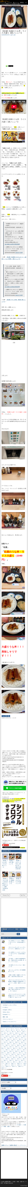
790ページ (23, 1055)
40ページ (18, 1030)
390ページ (17, 1042)
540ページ (3, 1048)
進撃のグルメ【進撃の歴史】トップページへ (13, 1145)
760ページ (6, 1055)
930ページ (3, 1062)
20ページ (7, 1030)
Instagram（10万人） (7, 1009)
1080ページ (20, 1066)
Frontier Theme (23, 1185)
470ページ (13, 1045)
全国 (14, 34)
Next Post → (24, 895)
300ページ (15, 1039)
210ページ (13, 1036)
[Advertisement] (14, 50)
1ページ (3, 1028)
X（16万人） (6, 1007)
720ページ (8, 1054)
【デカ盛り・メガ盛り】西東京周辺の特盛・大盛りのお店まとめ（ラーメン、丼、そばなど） (17, 989)
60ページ (3, 1031)
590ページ (8, 1049)
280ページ (3, 1039)
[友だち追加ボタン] (14, 791)
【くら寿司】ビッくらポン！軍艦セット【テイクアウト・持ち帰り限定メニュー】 (17, 942)
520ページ (17, 1046)
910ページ (17, 1060)
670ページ (3, 1052)
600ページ (13, 1049)
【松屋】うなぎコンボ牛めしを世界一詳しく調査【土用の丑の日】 (18, 864)
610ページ (19, 1049)
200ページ (8, 1036)
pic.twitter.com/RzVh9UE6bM (12, 244)
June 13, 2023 (18, 295)
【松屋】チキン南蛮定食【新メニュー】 (11, 881)
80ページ (14, 1031)
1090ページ (3, 1068)
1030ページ (13, 1065)
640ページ (11, 1051)
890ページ (6, 1060)
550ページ (9, 1048)
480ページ (19, 1045)
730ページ (13, 1054)
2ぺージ (7, 1028)
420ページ (9, 1043)
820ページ (15, 1057)
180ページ (21, 1034)
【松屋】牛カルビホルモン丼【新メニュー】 (18, 881)
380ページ (11, 1042)
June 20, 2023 (18, 252)
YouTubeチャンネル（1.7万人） (10, 1005)
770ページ (11, 1055)
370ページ (6, 1042)
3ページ (12, 1028)
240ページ (6, 1037)
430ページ (15, 1043)
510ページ (11, 1046)
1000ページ (19, 1063)
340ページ (13, 1040)
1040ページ (19, 1065)
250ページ (11, 1037)
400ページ (23, 1042)
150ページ (3, 1034)
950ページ (15, 1062)
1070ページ (14, 1066)
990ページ (13, 1063)
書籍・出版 (5, 1016)
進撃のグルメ (5, 1)
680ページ (9, 1052)
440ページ (21, 1043)
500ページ (6, 1046)
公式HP (8, 209)
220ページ (19, 1036)
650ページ (17, 1051)
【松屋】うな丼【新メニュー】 (11, 862)
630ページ (6, 1051)
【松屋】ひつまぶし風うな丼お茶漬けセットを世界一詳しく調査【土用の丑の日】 (5, 884)
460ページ (8, 1045)
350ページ (19, 1040)
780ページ (17, 1055)
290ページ (9, 1039)
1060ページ (8, 1066)
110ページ (6, 1033)
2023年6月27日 (6, 34)
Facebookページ (6, 1014)
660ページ (23, 1051)
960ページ (21, 1062)
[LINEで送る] (6, 66)
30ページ (13, 1030)
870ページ (19, 1059)
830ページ (21, 1057)
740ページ (19, 1054)
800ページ (3, 1057)
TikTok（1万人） (6, 1012)
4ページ (17, 1028)
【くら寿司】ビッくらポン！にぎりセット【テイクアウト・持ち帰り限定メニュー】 (17, 954)
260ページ (17, 1037)
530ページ (23, 1046)
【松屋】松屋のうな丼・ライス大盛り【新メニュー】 (14, 32)
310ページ (21, 1039)
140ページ (23, 1033)
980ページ (8, 1063)
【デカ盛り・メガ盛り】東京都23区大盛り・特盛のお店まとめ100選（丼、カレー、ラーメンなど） (17, 960)
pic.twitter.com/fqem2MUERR (12, 286)
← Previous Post (5, 895)
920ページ (23, 1060)
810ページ (9, 1057)
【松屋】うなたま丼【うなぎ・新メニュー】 (5, 864)
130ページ (17, 1033)
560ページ (15, 1048)
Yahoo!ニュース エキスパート (9, 1021)
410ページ (3, 1043)
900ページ (11, 1060)
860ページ (13, 1059)
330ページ (8, 1040)
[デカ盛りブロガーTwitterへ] (11, 1112)
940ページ (9, 1062)
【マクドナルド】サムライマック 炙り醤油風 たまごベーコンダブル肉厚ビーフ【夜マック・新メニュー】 (17, 996)
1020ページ (7, 1065)
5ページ (21, 1028)
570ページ (21, 1048)
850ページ (8, 1059)
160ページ (9, 1034)
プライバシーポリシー (8, 1019)
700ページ (21, 1052)
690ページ (15, 1052)
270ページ (23, 1037)
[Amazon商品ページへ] (14, 837)
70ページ (9, 1031)
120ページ (11, 1033)
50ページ (23, 1030)
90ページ (19, 1031)
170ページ (15, 1034)
